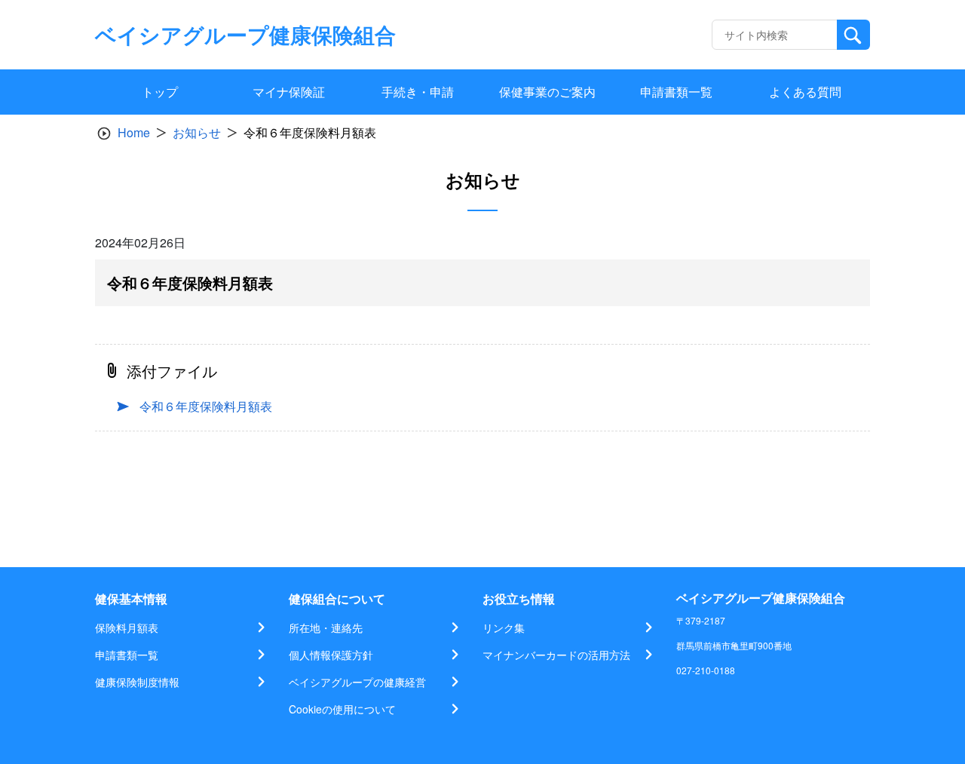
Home (134, 132)
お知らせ (197, 132)
